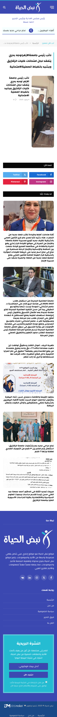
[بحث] (4, 7)
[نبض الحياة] (28, 7)
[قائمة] (52, 7)
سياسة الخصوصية (46, 611)
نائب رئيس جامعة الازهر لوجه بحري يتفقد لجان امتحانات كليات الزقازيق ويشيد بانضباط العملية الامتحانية (16, 86)
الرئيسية (50, 600)
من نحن (50, 606)
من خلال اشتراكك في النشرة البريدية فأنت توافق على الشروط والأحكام (28, 684)
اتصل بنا (50, 623)
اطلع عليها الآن (16, 686)
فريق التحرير (49, 617)
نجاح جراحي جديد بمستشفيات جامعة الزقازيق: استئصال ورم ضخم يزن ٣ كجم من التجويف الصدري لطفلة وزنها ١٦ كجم (30, 448)
